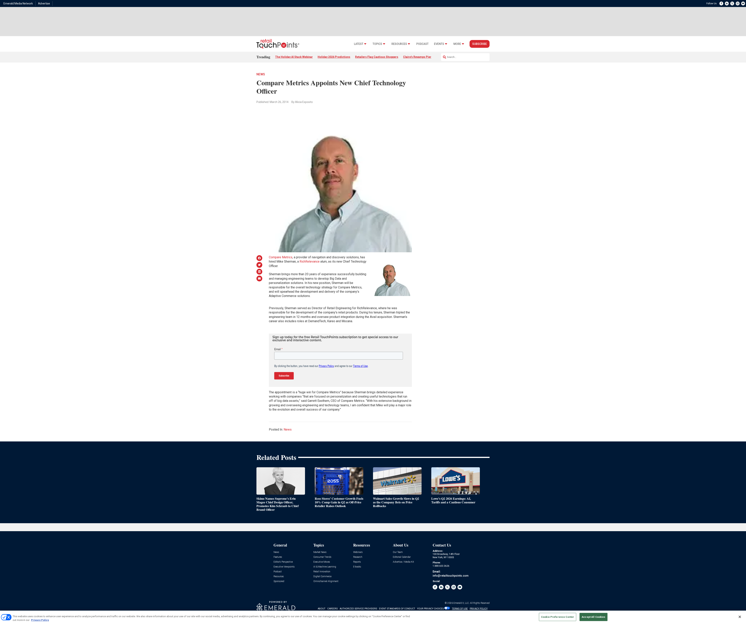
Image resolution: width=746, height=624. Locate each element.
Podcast (422, 44)
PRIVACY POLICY (479, 608)
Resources (399, 44)
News (260, 74)
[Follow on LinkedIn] (727, 3)
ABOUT (321, 608)
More (457, 44)
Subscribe (479, 43)
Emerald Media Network (18, 3)
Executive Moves (321, 562)
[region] (373, 617)
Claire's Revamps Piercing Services (426, 56)
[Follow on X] (732, 3)
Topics (377, 44)
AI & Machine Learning (324, 567)
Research (357, 557)
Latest (358, 44)
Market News (320, 552)
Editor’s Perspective (283, 562)
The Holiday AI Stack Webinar (294, 56)
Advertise (44, 3)
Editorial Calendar (402, 557)
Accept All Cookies (593, 616)
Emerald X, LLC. (461, 603)
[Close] (740, 617)
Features (278, 557)
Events (439, 44)
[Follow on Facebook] (721, 3)
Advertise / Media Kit (403, 562)
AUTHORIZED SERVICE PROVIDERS (358, 608)
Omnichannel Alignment (325, 581)
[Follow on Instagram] (738, 3)
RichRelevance (310, 261)
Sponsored (279, 581)
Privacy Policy (40, 620)
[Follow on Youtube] (743, 3)
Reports (357, 562)
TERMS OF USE (460, 608)
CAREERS (332, 608)
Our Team (398, 552)
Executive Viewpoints (284, 567)
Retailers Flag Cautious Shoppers (376, 56)
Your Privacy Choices (430, 608)
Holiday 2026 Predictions (334, 56)
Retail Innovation (321, 571)
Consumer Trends (322, 557)
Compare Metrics (280, 257)
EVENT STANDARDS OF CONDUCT (397, 608)
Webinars (358, 552)
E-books (357, 567)
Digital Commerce (322, 576)
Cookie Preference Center (557, 616)
